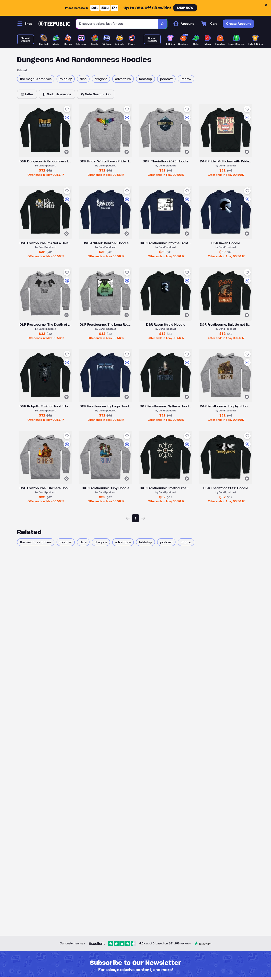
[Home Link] (54, 23)
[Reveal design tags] (66, 152)
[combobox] (117, 24)
